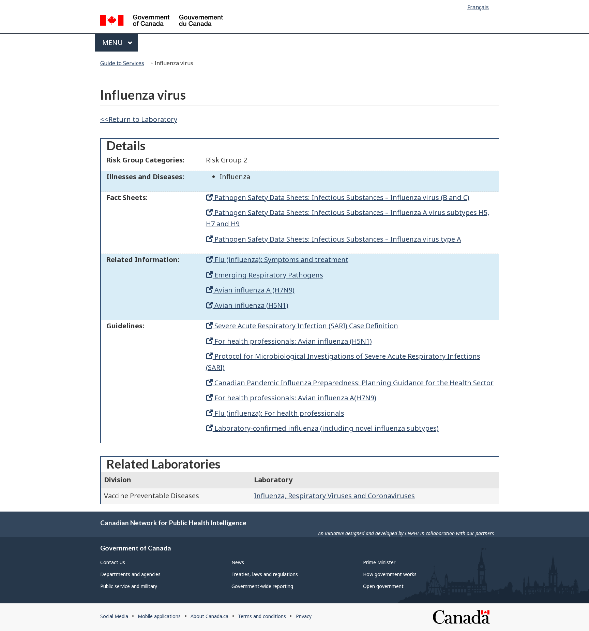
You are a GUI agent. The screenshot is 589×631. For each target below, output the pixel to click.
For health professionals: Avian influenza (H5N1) (292, 341)
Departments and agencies (130, 574)
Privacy (304, 616)
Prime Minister (379, 562)
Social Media (114, 616)
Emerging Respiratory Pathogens (268, 274)
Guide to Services (122, 63)
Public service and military (128, 586)
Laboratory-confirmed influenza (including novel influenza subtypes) (326, 428)
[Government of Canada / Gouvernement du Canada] (161, 21)
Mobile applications (159, 616)
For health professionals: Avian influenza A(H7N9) (294, 397)
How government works (390, 574)
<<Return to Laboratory (138, 119)
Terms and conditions (262, 616)
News (237, 562)
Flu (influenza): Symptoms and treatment (280, 259)
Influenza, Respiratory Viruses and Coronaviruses (334, 495)
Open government (383, 586)
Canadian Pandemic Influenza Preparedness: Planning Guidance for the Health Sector (353, 382)
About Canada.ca (209, 616)
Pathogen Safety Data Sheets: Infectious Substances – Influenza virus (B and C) (341, 197)
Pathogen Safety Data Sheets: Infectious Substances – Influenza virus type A (337, 239)
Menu (113, 42)
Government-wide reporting (262, 586)
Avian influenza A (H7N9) (253, 290)
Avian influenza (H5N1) (250, 305)
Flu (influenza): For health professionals (278, 413)
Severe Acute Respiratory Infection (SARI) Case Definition (305, 325)
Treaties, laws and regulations (264, 574)
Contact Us (112, 562)
